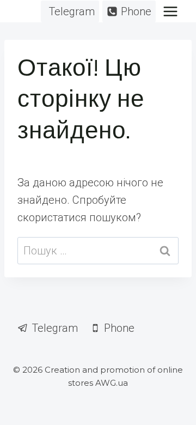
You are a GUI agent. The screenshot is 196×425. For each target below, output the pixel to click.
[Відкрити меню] (170, 11)
